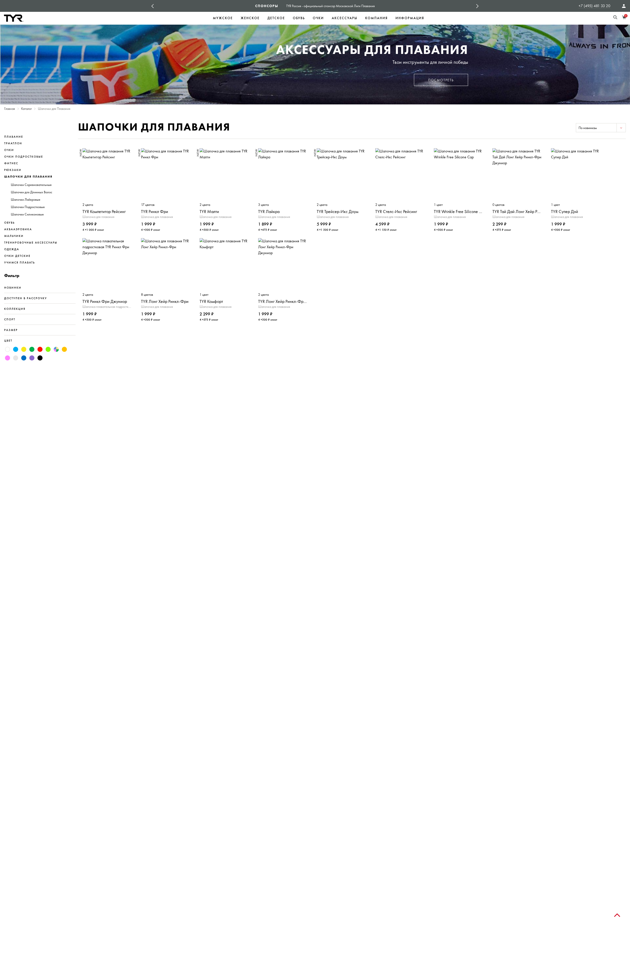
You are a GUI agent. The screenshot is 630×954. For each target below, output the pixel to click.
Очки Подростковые (23, 156)
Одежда (11, 249)
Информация (409, 18)
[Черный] (40, 358)
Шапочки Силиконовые (27, 214)
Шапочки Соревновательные (31, 185)
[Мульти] (56, 349)
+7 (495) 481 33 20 (594, 5)
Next (477, 5)
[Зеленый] (31, 349)
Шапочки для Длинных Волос (31, 192)
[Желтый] (23, 349)
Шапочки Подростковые (28, 207)
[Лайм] (48, 349)
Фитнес (11, 163)
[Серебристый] (15, 358)
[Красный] (40, 349)
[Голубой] (15, 349)
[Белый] (7, 349)
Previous (152, 5)
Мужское (223, 18)
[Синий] (23, 358)
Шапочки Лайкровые (25, 199)
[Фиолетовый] (31, 358)
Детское (276, 18)
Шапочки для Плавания (28, 176)
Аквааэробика (18, 229)
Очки (318, 18)
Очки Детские (17, 255)
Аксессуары (344, 18)
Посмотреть (441, 80)
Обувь (299, 18)
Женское (250, 18)
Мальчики (14, 235)
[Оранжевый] (64, 349)
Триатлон (13, 143)
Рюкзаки (12, 169)
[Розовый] (7, 358)
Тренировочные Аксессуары (30, 242)
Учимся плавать (19, 262)
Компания (376, 18)
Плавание (13, 136)
